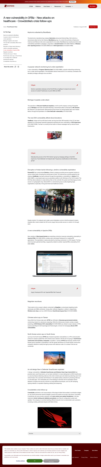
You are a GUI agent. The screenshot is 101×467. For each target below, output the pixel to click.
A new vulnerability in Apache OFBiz (11, 50)
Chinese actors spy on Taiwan (10, 53)
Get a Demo (95, 450)
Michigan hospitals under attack (10, 40)
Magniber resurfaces (8, 52)
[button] (99, 2)
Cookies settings (20, 460)
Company (86, 450)
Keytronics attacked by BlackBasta (11, 35)
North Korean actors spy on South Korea (12, 55)
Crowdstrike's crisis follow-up (9, 61)
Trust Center (78, 450)
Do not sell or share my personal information (51, 460)
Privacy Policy (84, 457)
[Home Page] (10, 6)
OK (34, 460)
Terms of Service (94, 457)
